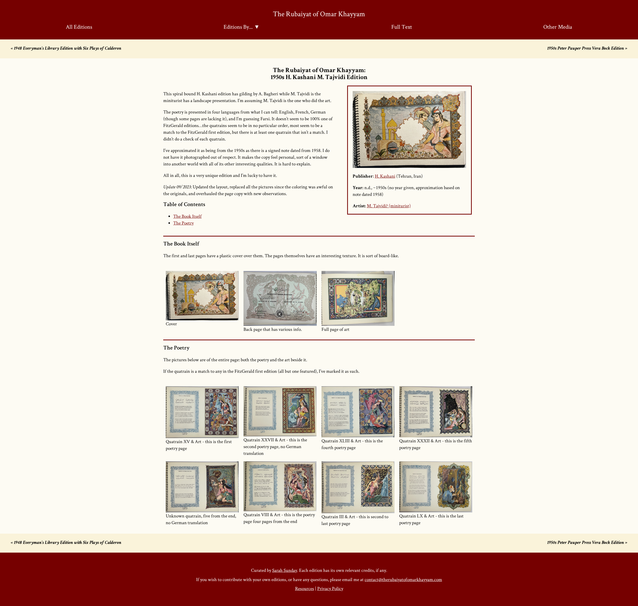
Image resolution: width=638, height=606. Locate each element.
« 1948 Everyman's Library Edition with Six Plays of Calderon (66, 48)
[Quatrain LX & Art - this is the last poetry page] (436, 486)
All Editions (79, 26)
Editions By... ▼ (242, 26)
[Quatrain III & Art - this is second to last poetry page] (358, 487)
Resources (304, 588)
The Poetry (183, 223)
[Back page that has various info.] (280, 298)
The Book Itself (187, 216)
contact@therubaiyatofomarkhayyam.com (403, 579)
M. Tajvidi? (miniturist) (389, 206)
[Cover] (202, 295)
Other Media (557, 26)
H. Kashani (385, 176)
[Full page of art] (358, 298)
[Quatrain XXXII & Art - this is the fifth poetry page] (436, 411)
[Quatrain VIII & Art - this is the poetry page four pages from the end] (280, 486)
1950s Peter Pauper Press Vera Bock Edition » (587, 48)
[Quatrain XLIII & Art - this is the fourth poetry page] (358, 411)
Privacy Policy (330, 588)
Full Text (401, 26)
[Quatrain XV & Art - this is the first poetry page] (202, 412)
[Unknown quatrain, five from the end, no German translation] (202, 486)
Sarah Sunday (284, 570)
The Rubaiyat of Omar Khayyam (319, 13)
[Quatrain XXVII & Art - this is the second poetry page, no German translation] (280, 411)
